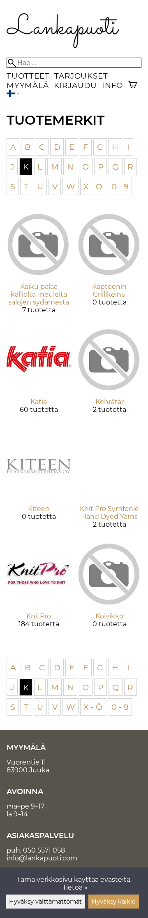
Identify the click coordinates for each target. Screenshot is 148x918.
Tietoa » (75, 887)
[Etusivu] (63, 46)
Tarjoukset (81, 76)
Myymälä (28, 85)
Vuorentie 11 (26, 762)
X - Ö (92, 186)
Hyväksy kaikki (114, 901)
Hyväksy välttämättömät (45, 901)
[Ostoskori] (132, 85)
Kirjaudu (75, 85)
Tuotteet (28, 76)
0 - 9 (120, 186)
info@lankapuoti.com (42, 858)
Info (112, 85)
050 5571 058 (44, 850)
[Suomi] (13, 94)
